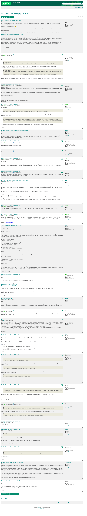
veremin (66, 104)
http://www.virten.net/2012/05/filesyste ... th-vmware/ (12, 34)
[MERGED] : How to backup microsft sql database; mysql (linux (14, 180)
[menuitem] (81, 7)
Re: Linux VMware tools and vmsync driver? (10, 480)
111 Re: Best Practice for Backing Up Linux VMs (11, 225)
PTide (66, 354)
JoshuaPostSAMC (68, 462)
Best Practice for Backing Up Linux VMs (15, 14)
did (7, 456)
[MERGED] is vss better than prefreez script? (10, 319)
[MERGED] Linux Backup (6, 298)
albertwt (66, 429)
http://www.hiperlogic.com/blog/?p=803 (9, 284)
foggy (4, 311)
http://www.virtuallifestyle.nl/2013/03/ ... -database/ (11, 285)
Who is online (4, 498)
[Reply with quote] (62, 21)
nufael (66, 180)
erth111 (66, 130)
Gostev (66, 171)
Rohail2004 (67, 298)
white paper (27, 114)
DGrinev (66, 480)
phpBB (39, 507)
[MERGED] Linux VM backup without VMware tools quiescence (14, 130)
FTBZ (66, 334)
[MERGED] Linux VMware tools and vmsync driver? (12, 462)
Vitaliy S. (4, 55)
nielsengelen (67, 214)
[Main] (7, 3)
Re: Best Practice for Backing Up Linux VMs (10, 54)
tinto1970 (66, 20)
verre (4, 320)
